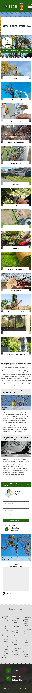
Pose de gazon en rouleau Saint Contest (6, 626)
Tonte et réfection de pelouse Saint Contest (6, 643)
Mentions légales (24, 689)
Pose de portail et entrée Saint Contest (16, 642)
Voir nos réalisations (10, 51)
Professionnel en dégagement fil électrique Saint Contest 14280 (27, 636)
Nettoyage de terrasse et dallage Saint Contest (17, 631)
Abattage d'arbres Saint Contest (6, 617)
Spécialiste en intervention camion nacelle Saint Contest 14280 (27, 620)
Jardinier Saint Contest (6, 634)
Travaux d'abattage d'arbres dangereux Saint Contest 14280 (27, 651)
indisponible (13, 5)
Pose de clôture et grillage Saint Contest (16, 620)
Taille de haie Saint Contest (6, 651)
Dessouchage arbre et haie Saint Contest (17, 651)
